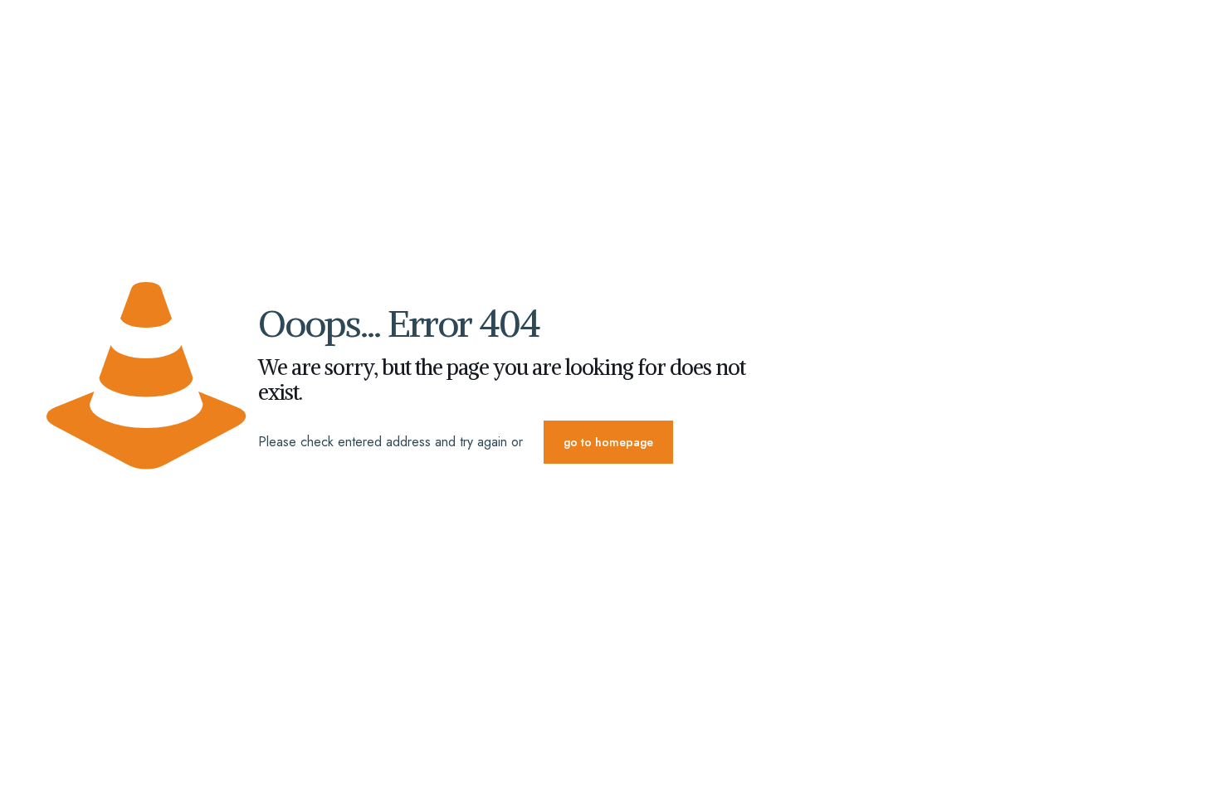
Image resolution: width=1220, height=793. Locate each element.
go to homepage (608, 442)
